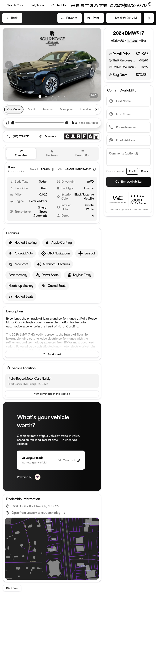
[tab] (21, 153)
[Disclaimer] (110, 53)
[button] (10, 64)
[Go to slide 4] (58, 96)
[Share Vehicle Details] (149, 18)
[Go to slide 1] (40, 96)
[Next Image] (95, 65)
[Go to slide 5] (64, 96)
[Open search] (103, 6)
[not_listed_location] (150, 4)
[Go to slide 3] (52, 96)
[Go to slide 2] (46, 96)
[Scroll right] (96, 109)
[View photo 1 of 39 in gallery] (52, 64)
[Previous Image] (9, 65)
